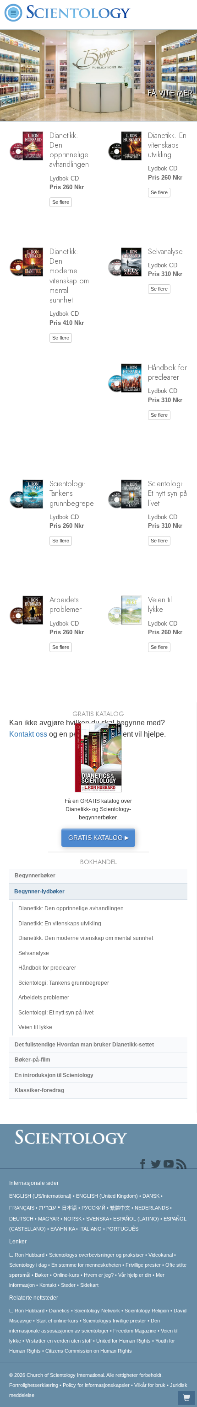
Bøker (42, 1275)
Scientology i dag (28, 1265)
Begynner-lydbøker (39, 891)
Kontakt (47, 1285)
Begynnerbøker (35, 875)
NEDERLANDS (152, 1208)
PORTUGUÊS (122, 1229)
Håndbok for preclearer (167, 372)
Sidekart (89, 1285)
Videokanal (160, 1255)
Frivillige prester (143, 1265)
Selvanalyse (165, 251)
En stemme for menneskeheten (86, 1265)
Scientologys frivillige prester (114, 1320)
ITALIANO (90, 1229)
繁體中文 (120, 1208)
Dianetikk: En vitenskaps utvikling (167, 145)
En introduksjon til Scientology (54, 1075)
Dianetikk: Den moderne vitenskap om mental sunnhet (69, 275)
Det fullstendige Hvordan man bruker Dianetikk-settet (84, 1044)
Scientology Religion (147, 1310)
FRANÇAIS (21, 1208)
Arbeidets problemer (65, 604)
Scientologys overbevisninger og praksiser (96, 1255)
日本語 (69, 1208)
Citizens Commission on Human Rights (88, 1351)
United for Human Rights (123, 1340)
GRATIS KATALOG (98, 837)
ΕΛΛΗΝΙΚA (62, 1229)
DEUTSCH (21, 1218)
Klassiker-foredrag (39, 1090)
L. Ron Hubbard (26, 1255)
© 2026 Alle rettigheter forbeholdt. (86, 1375)
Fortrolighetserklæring (33, 1385)
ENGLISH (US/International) (40, 1196)
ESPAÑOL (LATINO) (136, 1218)
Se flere (60, 202)
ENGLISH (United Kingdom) (107, 1196)
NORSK (73, 1218)
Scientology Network (97, 1310)
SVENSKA (97, 1218)
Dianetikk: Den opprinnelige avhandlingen (69, 150)
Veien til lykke (160, 604)
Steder (68, 1285)
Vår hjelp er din (134, 1275)
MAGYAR (48, 1218)
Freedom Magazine (134, 1330)
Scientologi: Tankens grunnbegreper (63, 983)
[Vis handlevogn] (186, 1398)
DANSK (150, 1196)
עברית (47, 1207)
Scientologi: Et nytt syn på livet (167, 493)
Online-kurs (67, 1275)
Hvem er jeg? (99, 1275)
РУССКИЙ (93, 1208)
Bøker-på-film (32, 1060)
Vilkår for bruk (149, 1385)
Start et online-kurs (57, 1320)
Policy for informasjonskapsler (96, 1385)
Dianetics (59, 1310)
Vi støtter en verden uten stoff (59, 1340)
